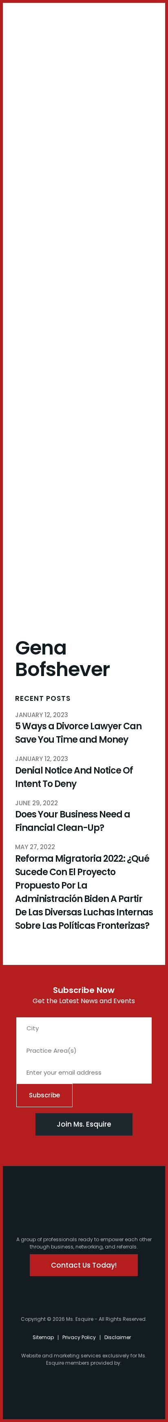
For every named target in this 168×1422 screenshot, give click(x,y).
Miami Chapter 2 (38, 226)
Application (31, 455)
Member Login (29, 21)
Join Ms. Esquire (84, 1124)
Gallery (25, 466)
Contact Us (35, 101)
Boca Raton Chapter (35, 322)
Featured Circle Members (37, 415)
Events (23, 433)
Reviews (26, 487)
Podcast (35, 86)
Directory (28, 477)
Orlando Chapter (35, 369)
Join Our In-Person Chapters (40, 133)
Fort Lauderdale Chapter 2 (39, 272)
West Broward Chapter (35, 347)
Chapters (28, 194)
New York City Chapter (36, 390)
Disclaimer (117, 1337)
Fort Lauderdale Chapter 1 (39, 247)
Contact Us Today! (84, 1265)
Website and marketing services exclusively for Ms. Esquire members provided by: (83, 1359)
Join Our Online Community (40, 157)
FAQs (21, 444)
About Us (28, 57)
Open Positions (36, 179)
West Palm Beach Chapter (39, 297)
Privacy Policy (79, 1337)
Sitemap (43, 1337)
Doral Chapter (35, 208)
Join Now (27, 115)
